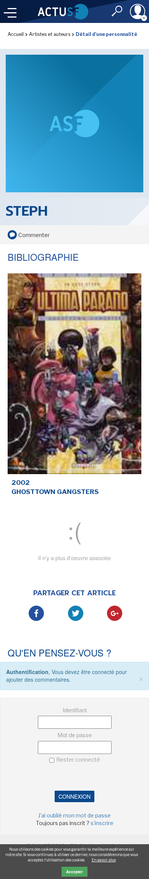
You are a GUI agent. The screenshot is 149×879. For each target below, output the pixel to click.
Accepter (74, 871)
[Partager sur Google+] (114, 613)
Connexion (74, 796)
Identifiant (75, 710)
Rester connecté (78, 759)
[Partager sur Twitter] (75, 613)
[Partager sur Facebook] (36, 613)
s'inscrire (102, 823)
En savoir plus (104, 860)
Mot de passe (75, 735)
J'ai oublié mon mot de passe (74, 815)
